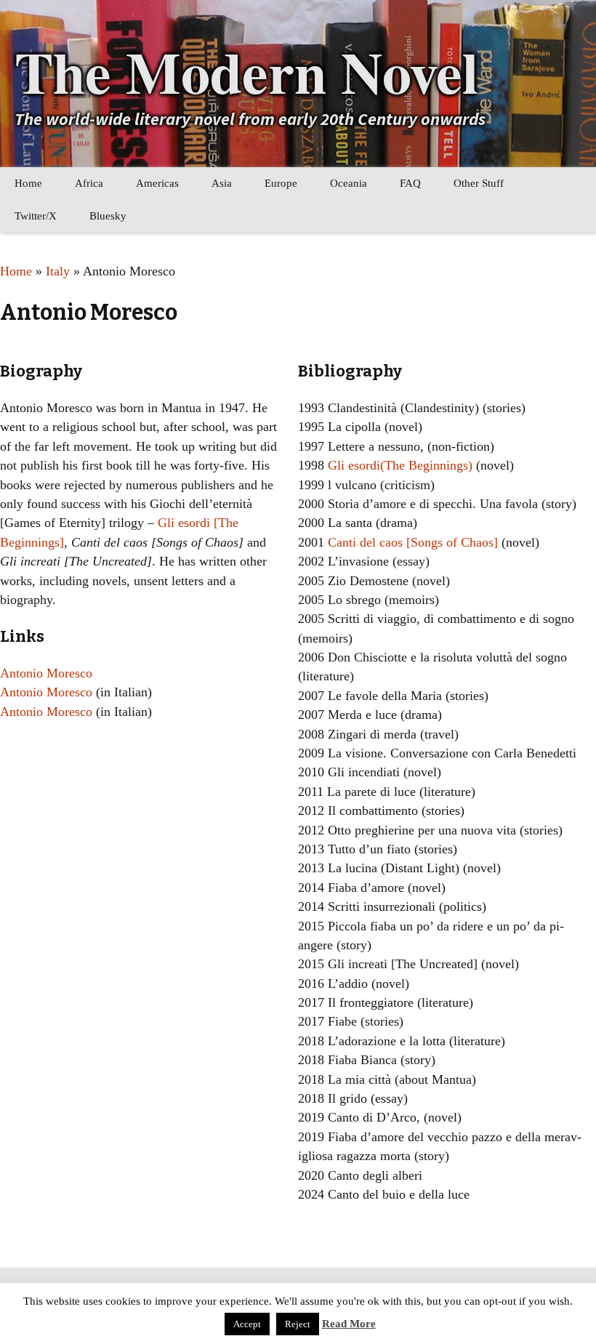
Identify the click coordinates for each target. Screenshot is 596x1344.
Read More (349, 1323)
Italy (58, 271)
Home (28, 183)
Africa (89, 183)
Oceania (348, 183)
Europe (281, 183)
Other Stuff (479, 183)
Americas (157, 183)
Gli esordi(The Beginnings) (400, 465)
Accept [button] (247, 1324)
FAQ (410, 183)
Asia (222, 183)
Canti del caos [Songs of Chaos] (413, 542)
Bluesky (107, 216)
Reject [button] (297, 1324)
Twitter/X (36, 216)
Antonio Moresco (46, 673)
